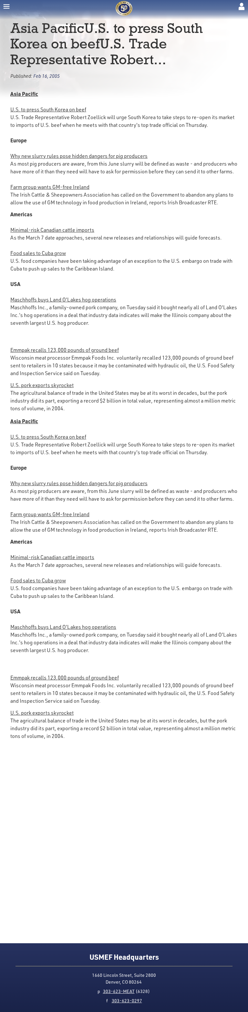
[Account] (241, 6)
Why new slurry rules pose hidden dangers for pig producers (79, 156)
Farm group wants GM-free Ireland (49, 187)
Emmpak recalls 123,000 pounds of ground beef (64, 350)
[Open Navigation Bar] (6, 6)
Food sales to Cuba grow (38, 253)
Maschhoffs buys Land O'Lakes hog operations (63, 299)
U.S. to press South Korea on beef (48, 109)
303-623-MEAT (119, 991)
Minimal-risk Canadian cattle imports (52, 230)
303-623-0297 (127, 1000)
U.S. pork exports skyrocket (42, 385)
